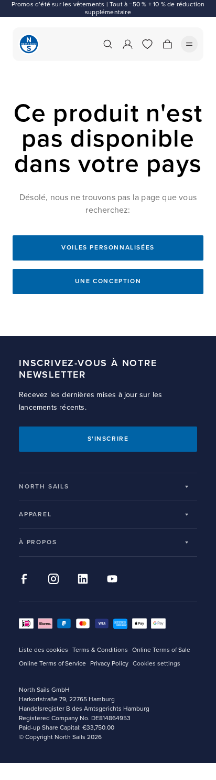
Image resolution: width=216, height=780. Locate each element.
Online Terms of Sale (161, 650)
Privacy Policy (109, 664)
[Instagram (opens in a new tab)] (53, 579)
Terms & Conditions (100, 650)
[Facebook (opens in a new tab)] (24, 579)
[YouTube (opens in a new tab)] (112, 579)
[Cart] (167, 44)
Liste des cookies (43, 650)
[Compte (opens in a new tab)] (127, 44)
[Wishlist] (147, 44)
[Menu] (189, 44)
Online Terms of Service (52, 664)
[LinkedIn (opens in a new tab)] (83, 579)
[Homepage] (28, 44)
